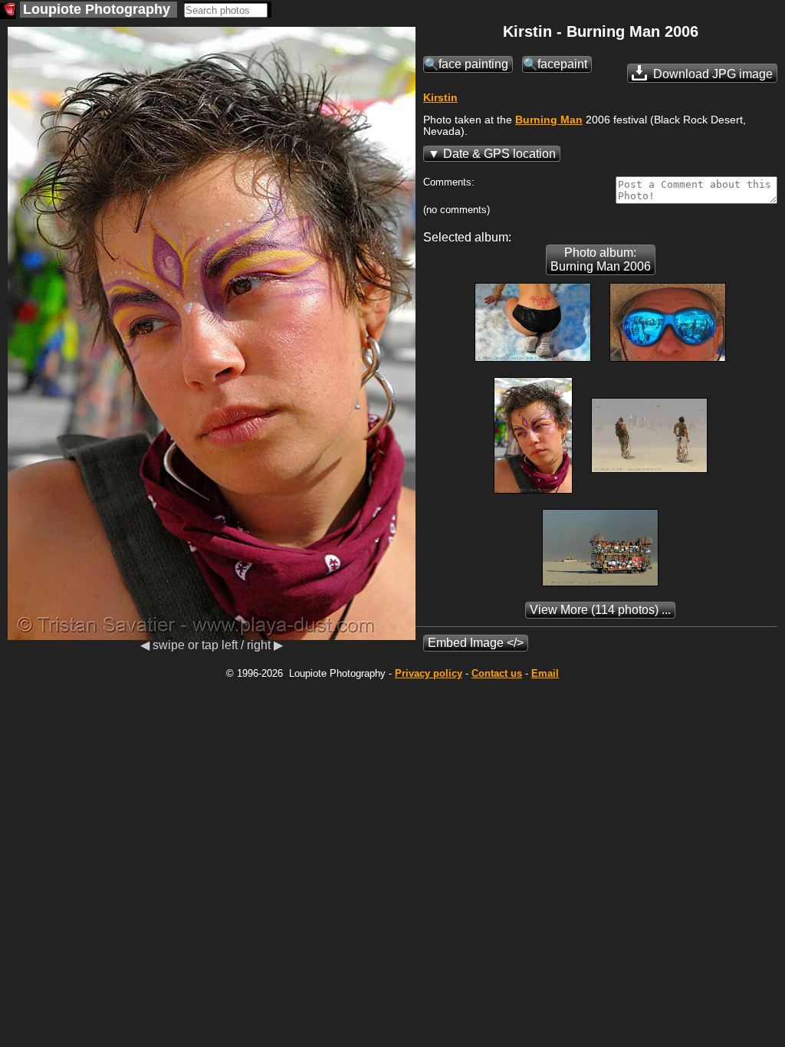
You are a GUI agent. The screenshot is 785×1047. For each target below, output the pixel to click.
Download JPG (711, 73)
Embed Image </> (476, 642)
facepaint (562, 64)
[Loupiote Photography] (8, 11)
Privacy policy (428, 673)
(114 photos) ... (600, 609)
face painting (473, 64)
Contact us (496, 673)
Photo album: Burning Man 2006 (600, 259)
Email (545, 673)
